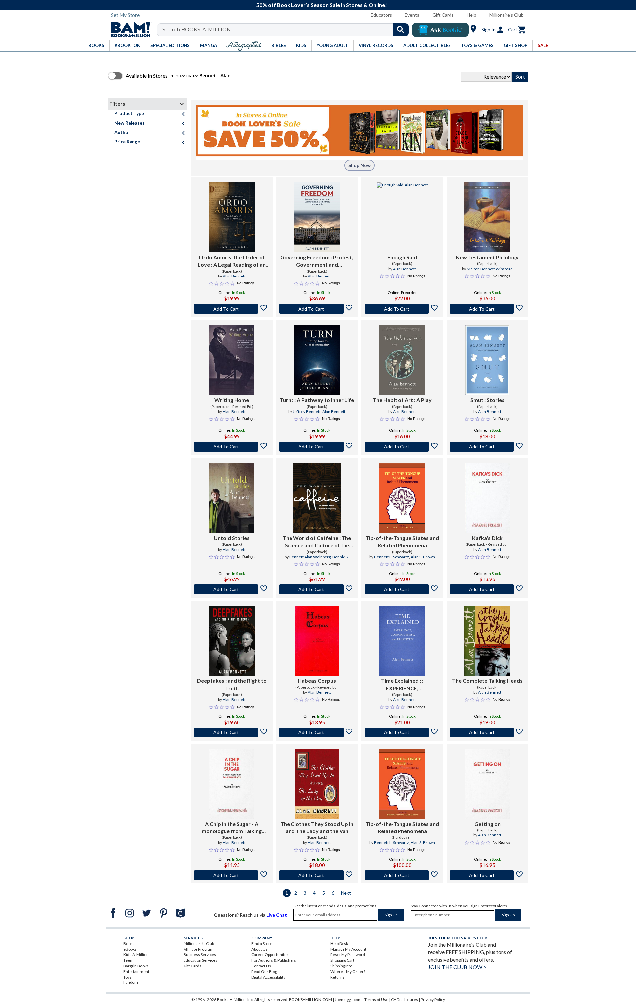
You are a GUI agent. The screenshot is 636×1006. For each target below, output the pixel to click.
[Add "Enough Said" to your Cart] (402, 309)
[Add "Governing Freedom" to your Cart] (316, 309)
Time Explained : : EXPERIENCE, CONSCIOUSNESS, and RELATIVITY (402, 685)
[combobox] (287, 30)
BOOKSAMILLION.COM (310, 999)
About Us (259, 949)
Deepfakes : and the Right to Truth (232, 684)
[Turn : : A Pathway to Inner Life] (317, 360)
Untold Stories (232, 538)
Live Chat (276, 915)
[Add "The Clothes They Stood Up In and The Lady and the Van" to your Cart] (316, 875)
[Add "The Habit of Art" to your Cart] (402, 447)
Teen (127, 960)
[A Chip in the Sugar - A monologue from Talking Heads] (232, 783)
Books (128, 943)
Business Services (200, 954)
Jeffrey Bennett (307, 411)
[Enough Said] (402, 217)
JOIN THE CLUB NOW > (457, 967)
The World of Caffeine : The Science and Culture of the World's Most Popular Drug (317, 542)
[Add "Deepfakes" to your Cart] (231, 732)
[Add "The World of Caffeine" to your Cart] (316, 589)
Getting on (487, 824)
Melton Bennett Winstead (490, 268)
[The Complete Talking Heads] (487, 640)
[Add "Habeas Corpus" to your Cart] (316, 732)
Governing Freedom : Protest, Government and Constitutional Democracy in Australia (316, 261)
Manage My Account (348, 949)
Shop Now (359, 165)
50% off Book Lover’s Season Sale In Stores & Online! (321, 5)
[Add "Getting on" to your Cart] (487, 875)
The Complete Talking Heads (487, 681)
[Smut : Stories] (487, 360)
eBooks (130, 949)
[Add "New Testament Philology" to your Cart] (487, 309)
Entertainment (136, 971)
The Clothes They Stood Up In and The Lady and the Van (316, 827)
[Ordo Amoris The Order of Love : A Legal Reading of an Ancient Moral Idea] (232, 217)
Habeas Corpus (317, 681)
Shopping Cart (342, 960)
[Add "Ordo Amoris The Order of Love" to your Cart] (231, 309)
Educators (381, 15)
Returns (337, 977)
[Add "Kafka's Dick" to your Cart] (487, 589)
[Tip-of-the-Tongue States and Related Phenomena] (402, 498)
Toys (127, 977)
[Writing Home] (232, 360)
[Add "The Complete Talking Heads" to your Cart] (487, 732)
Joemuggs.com (348, 999)
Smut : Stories (487, 400)
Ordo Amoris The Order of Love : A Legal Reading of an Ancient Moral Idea (232, 261)
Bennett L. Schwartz (391, 556)
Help (471, 15)
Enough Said (402, 257)
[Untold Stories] (232, 498)
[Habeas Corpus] (317, 640)
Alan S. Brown (423, 556)
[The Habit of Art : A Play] (402, 360)
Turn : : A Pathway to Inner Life (317, 400)
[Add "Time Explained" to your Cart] (402, 732)
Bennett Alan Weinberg (310, 556)
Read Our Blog (264, 971)
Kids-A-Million (136, 954)
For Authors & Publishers (273, 960)
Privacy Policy (433, 999)
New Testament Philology (487, 257)
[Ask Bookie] (440, 30)
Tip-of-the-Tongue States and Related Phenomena (402, 541)
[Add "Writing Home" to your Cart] (231, 447)
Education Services (200, 960)
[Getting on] (487, 783)
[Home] (129, 29)
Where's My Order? (347, 971)
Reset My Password (347, 954)
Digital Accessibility (268, 977)
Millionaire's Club (506, 15)
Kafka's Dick (487, 538)
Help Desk (339, 943)
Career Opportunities (270, 954)
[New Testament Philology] (487, 217)
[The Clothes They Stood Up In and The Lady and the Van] (317, 783)
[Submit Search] (401, 29)
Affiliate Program (199, 949)
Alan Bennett (234, 276)
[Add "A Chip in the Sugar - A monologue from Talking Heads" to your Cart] (231, 875)
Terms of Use (376, 999)
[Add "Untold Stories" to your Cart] (231, 589)
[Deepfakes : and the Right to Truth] (232, 640)
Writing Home (231, 400)
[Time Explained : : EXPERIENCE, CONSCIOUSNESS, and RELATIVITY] (402, 640)
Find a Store (261, 943)
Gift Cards (443, 15)
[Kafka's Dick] (487, 498)
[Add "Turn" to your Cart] (316, 447)
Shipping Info (341, 965)
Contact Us (261, 965)
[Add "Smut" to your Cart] (487, 447)
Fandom (130, 982)
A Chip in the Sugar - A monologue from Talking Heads (232, 828)
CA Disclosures (404, 999)
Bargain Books (136, 965)
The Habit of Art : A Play (402, 400)
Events (412, 15)
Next (346, 893)
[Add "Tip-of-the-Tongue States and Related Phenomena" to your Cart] (402, 589)
